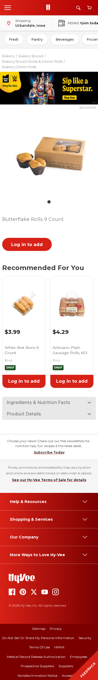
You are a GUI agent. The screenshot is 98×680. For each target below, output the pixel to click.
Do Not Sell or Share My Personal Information (38, 638)
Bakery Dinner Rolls (19, 67)
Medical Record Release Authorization (36, 657)
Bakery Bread (31, 56)
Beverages (65, 39)
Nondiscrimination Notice (37, 675)
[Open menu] (7, 7)
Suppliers (66, 666)
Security (85, 638)
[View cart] (89, 7)
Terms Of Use (39, 647)
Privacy (56, 629)
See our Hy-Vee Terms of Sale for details (49, 480)
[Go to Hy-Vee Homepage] (49, 7)
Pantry (37, 39)
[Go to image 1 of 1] (49, 202)
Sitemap (38, 629)
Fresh (14, 39)
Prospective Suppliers (37, 666)
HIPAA (59, 647)
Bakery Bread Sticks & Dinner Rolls (32, 61)
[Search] (78, 8)
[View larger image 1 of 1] (49, 153)
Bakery (8, 56)
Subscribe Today (49, 452)
